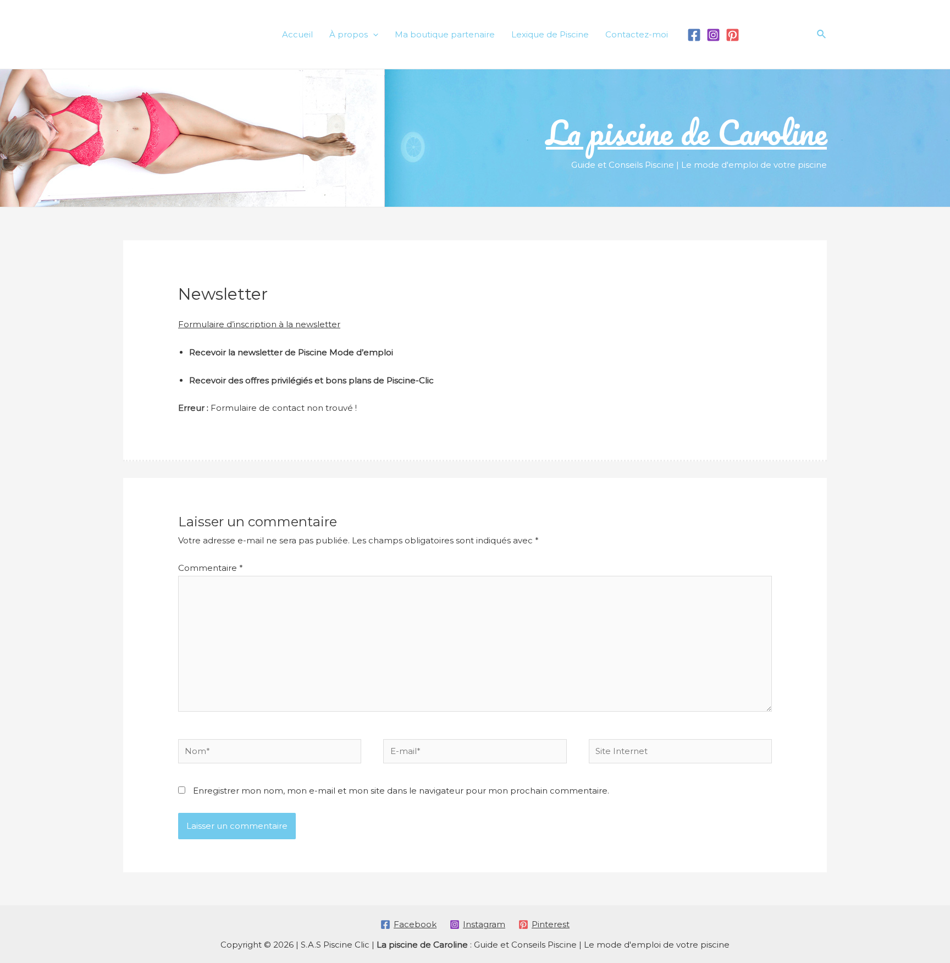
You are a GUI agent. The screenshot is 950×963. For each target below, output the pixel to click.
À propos (348, 34)
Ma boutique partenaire (445, 34)
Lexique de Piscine (550, 34)
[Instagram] (713, 35)
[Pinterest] (732, 35)
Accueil (297, 34)
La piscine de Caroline (686, 132)
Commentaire (210, 568)
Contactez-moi (636, 34)
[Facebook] (694, 35)
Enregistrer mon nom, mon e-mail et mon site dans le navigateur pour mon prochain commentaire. (401, 790)
